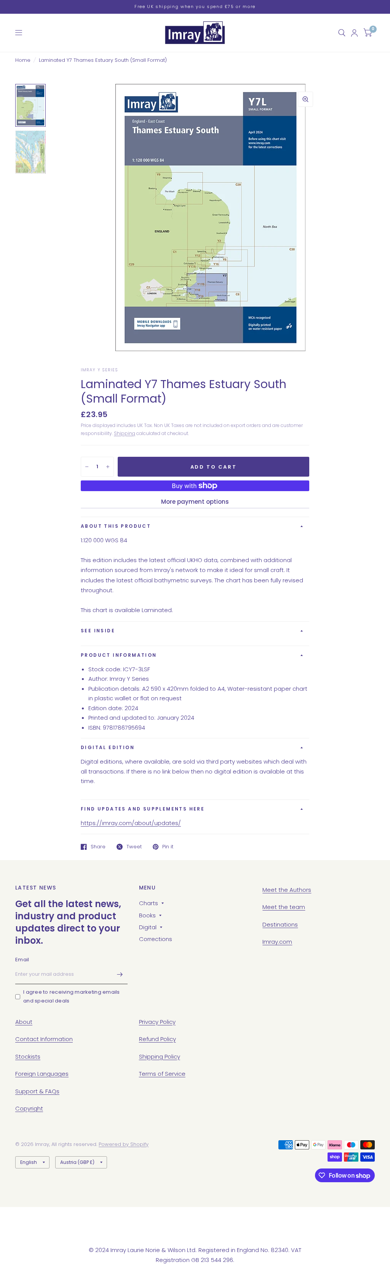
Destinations (280, 924)
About (23, 1022)
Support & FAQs (37, 1091)
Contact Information (44, 1039)
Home (22, 60)
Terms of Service (162, 1074)
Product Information (119, 655)
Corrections (155, 939)
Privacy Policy (157, 1022)
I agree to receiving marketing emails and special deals (71, 996)
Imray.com (277, 942)
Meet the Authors (286, 890)
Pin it (167, 847)
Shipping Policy (159, 1056)
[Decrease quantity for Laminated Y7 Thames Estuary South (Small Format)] (87, 466)
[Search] (342, 33)
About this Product (116, 526)
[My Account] (354, 33)
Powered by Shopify (124, 1144)
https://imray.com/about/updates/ (131, 823)
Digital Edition (107, 747)
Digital (148, 927)
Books (147, 915)
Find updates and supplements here (143, 809)
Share (98, 847)
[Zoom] (305, 99)
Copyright (29, 1108)
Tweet (134, 847)
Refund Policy (157, 1039)
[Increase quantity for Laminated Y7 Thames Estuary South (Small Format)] (107, 466)
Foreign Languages (42, 1074)
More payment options (195, 502)
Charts (148, 903)
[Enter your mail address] (120, 974)
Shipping (124, 433)
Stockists (27, 1056)
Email (22, 959)
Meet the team (283, 907)
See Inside (98, 630)
